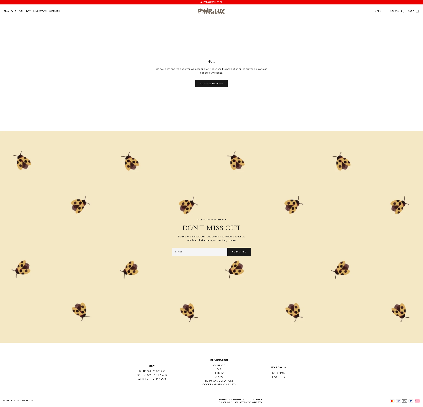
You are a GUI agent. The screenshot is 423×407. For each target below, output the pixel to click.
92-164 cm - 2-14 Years (152, 378)
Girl (21, 11)
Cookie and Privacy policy (219, 384)
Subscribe (239, 251)
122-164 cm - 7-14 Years (152, 374)
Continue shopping (211, 83)
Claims (219, 376)
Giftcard (54, 11)
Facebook (278, 376)
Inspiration (40, 11)
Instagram (278, 373)
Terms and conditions (219, 380)
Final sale (10, 11)
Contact (219, 365)
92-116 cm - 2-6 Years (152, 371)
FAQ (219, 369)
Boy (28, 11)
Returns (219, 373)
